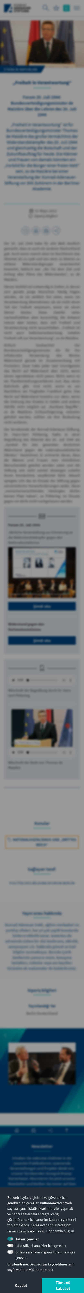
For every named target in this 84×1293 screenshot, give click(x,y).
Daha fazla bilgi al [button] (60, 1231)
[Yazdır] (36, 231)
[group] (42, 1068)
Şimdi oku (42, 606)
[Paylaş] (56, 231)
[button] (5, 1035)
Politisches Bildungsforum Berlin (42, 882)
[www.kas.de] (17, 8)
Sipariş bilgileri (45, 215)
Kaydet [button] (21, 1285)
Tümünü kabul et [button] (63, 1285)
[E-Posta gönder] (46, 231)
